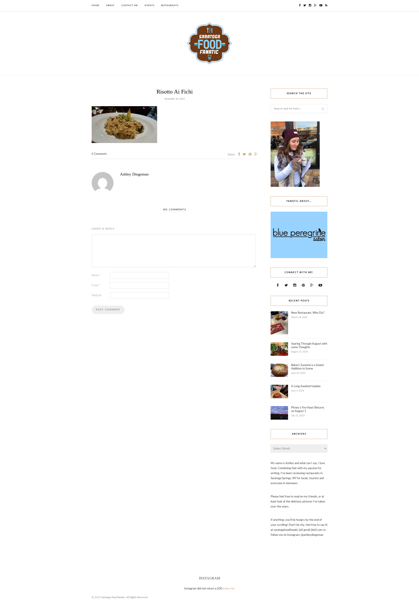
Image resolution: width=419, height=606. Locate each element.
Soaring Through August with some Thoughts (309, 345)
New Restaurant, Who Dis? (308, 313)
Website (97, 295)
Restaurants (169, 5)
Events (149, 5)
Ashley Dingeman (134, 174)
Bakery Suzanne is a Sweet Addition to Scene (307, 367)
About (110, 5)
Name (96, 275)
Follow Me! (229, 588)
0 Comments (99, 154)
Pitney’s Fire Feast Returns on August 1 (307, 409)
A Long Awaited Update (306, 386)
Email (96, 285)
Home (95, 5)
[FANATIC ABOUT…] (299, 257)
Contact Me (129, 5)
